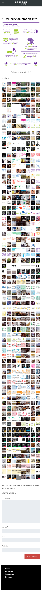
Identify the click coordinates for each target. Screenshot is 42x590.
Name (5, 527)
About (7, 569)
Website (5, 545)
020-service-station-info (21, 19)
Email (5, 536)
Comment (6, 498)
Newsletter (9, 574)
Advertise (9, 571)
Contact (8, 577)
